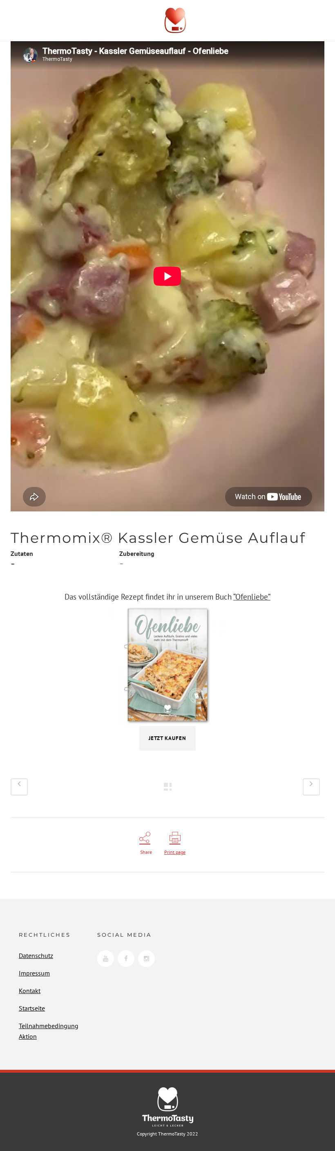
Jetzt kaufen (167, 738)
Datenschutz (36, 955)
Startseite (32, 1008)
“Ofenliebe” (251, 597)
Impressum (34, 973)
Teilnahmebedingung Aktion (48, 1031)
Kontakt (29, 991)
